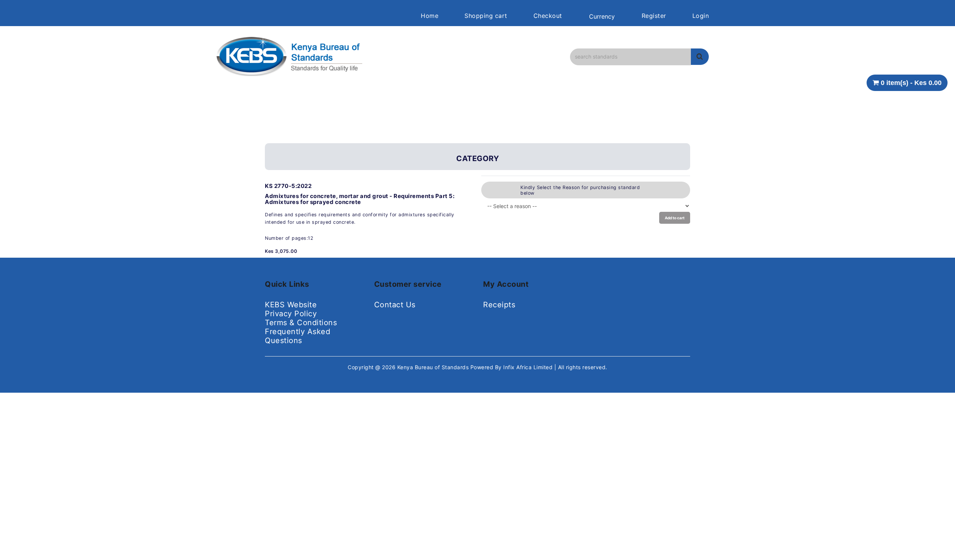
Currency (602, 16)
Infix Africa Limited (528, 367)
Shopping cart (485, 15)
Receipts (499, 304)
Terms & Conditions (301, 322)
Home (429, 15)
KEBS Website (291, 304)
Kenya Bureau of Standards (433, 367)
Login (700, 15)
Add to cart (675, 218)
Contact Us (395, 304)
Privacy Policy (291, 313)
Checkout (547, 15)
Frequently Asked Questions (297, 336)
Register (654, 15)
